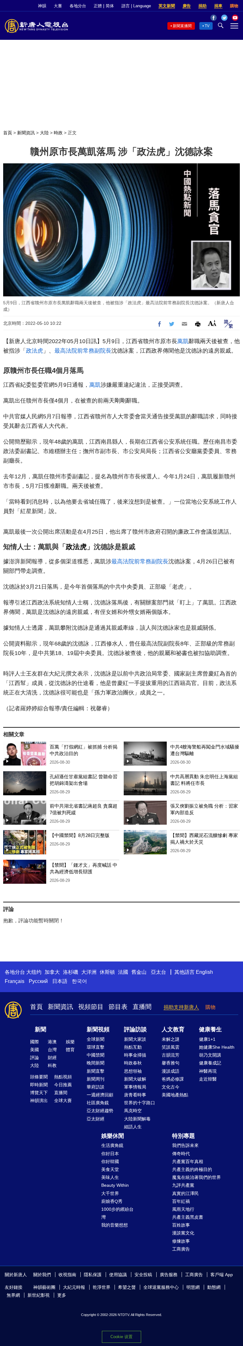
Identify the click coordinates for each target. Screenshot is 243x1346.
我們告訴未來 (185, 1145)
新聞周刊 (95, 1079)
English (204, 972)
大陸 (44, 132)
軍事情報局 (135, 1086)
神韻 (42, 5)
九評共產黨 (183, 1185)
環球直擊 (95, 1047)
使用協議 (118, 1274)
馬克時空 (133, 1110)
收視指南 (67, 1274)
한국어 (79, 981)
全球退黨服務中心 (161, 1287)
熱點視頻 (63, 1076)
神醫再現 (208, 1071)
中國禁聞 (95, 1055)
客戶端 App (221, 1274)
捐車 (218, 5)
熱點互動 (133, 1047)
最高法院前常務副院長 (82, 351)
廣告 (187, 5)
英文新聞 (167, 5)
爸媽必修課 (173, 1079)
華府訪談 (95, 1086)
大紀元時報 (74, 1287)
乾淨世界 (101, 1287)
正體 (98, 5)
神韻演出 (39, 1100)
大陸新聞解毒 (137, 1118)
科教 (52, 1065)
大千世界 (110, 1193)
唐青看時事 (135, 1094)
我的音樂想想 (114, 1225)
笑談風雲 (170, 1047)
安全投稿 (143, 1274)
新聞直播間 (182, 26)
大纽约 (33, 972)
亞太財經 (95, 1118)
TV (207, 26)
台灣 (52, 1049)
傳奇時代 (181, 1153)
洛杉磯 (70, 972)
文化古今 (170, 1086)
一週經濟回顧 (100, 1094)
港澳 (52, 1041)
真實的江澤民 (185, 1193)
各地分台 (78, 5)
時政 (58, 132)
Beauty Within (115, 1185)
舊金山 (138, 972)
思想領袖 (133, 1071)
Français (14, 981)
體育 (70, 1049)
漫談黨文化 (183, 1232)
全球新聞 (95, 1039)
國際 (34, 1041)
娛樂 (70, 1041)
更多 (61, 1295)
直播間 (142, 1006)
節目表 (118, 1006)
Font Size (212, 323)
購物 (234, 5)
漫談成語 (170, 1071)
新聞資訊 (26, 132)
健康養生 (210, 1029)
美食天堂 (110, 1169)
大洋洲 (89, 972)
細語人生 (133, 1126)
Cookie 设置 (121, 1336)
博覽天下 (39, 1092)
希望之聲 (127, 1287)
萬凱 (183, 341)
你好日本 (110, 1153)
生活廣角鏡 (112, 1145)
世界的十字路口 (139, 1102)
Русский (38, 981)
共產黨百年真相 (187, 1161)
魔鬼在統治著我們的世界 (196, 1177)
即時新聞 (39, 1084)
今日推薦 (63, 1084)
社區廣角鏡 (98, 1102)
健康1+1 (207, 1039)
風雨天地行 (183, 1209)
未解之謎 (170, 1039)
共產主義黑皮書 (187, 1217)
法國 (123, 972)
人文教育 (173, 1029)
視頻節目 (90, 1006)
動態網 (214, 1287)
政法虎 (34, 351)
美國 (34, 1049)
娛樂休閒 (112, 1136)
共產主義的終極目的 (192, 1169)
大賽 (58, 5)
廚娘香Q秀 (111, 1201)
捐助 (202, 5)
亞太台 (158, 972)
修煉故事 (181, 1241)
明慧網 (193, 1287)
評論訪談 (135, 1029)
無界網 (13, 1295)
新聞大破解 (135, 1079)
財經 (52, 1057)
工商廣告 (181, 1249)
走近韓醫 (208, 1079)
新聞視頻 (98, 1029)
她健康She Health (216, 1047)
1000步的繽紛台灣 (117, 1213)
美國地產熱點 (175, 1094)
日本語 (59, 981)
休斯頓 (107, 972)
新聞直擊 (95, 1071)
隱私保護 (93, 1274)
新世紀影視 (39, 1295)
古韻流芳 (170, 1055)
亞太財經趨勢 (100, 1110)
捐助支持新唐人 (181, 1007)
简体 (110, 5)
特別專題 (183, 1136)
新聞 (40, 1029)
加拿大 (52, 972)
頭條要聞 (39, 1076)
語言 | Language (136, 5)
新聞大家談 (135, 1039)
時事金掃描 (135, 1055)
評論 (34, 1057)
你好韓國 (110, 1161)
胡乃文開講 (210, 1055)
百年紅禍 (181, 1201)
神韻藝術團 (44, 1287)
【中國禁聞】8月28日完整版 (79, 835)
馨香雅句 (170, 1062)
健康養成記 (210, 1062)
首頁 (7, 132)
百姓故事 (181, 1225)
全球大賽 (63, 1100)
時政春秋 (133, 1062)
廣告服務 (169, 1274)
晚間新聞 (95, 1062)
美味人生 (110, 1177)
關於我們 (42, 1274)
